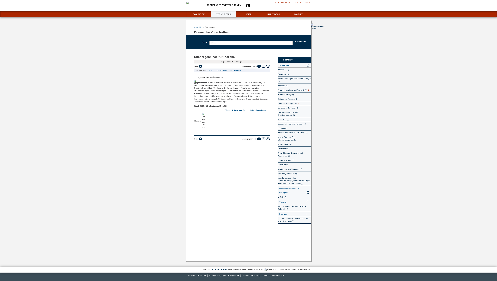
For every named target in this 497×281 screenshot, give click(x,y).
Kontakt (298, 14)
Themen (283, 202)
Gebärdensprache (281, 3)
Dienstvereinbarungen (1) (288, 103)
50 (268, 66)
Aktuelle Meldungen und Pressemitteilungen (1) (294, 80)
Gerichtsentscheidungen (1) (288, 108)
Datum (210, 70)
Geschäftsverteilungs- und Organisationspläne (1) (288, 113)
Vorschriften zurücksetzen (288, 189)
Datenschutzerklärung (250, 275)
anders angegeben (219, 269)
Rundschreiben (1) (284, 144)
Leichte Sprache (303, 3)
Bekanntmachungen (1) (286, 95)
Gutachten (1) (283, 128)
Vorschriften (223, 14)
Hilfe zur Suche (300, 42)
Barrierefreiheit (233, 275)
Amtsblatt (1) (283, 86)
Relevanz (237, 70)
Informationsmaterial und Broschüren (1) (293, 133)
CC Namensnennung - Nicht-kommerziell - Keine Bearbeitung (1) (293, 220)
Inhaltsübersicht (278, 275)
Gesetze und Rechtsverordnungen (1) (292, 124)
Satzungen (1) (283, 149)
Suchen (289, 43)
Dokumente (199, 14)
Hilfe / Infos (273, 14)
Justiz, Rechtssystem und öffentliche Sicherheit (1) (292, 207)
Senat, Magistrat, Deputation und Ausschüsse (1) (290, 154)
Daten (249, 14)
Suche (204, 42)
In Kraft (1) (282, 197)
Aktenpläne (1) (283, 74)
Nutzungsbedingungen (217, 275)
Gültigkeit (283, 192)
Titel (230, 70)
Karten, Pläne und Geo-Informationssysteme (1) (287, 138)
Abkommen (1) (283, 70)
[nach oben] (489, 273)
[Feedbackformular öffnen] (314, 33)
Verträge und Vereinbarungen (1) (290, 169)
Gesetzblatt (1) (283, 119)
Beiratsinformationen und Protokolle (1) (293, 90)
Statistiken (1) (283, 165)
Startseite (191, 275)
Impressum (265, 275)
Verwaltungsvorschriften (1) (288, 174)
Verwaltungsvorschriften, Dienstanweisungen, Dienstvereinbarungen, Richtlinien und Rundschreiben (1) (294, 180)
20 (263, 66)
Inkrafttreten (222, 70)
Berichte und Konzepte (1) (287, 99)
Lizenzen (283, 214)
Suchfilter (287, 60)
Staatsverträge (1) (286, 160)
